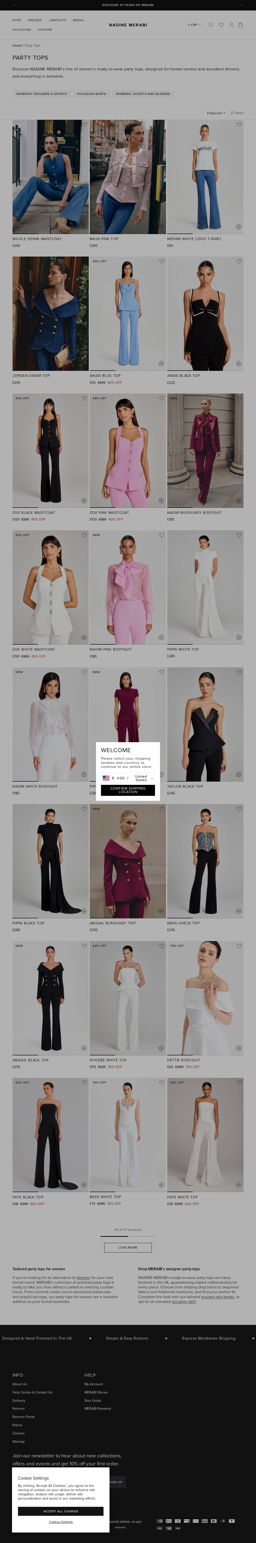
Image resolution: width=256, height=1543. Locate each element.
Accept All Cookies (61, 1511)
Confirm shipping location (128, 790)
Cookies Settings (61, 1522)
